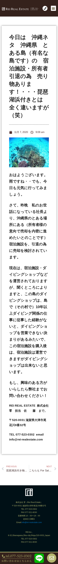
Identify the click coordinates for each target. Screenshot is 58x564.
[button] (53, 8)
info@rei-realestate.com (32, 522)
